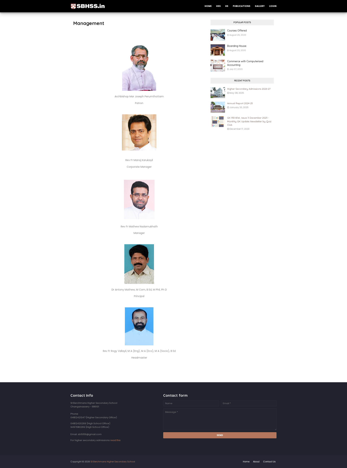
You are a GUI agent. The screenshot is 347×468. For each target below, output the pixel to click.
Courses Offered (237, 30)
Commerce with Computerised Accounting (245, 63)
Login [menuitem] (273, 6)
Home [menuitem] (208, 6)
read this (115, 440)
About (256, 461)
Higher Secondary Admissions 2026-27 (249, 88)
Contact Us (269, 461)
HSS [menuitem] (218, 6)
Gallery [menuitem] (260, 6)
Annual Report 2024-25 (240, 103)
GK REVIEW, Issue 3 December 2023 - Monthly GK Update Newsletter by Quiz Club (249, 121)
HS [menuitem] (226, 6)
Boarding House (236, 46)
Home (246, 461)
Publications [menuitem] (241, 6)
